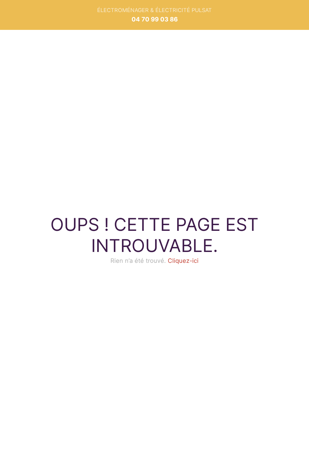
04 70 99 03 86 (155, 19)
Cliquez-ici (183, 260)
